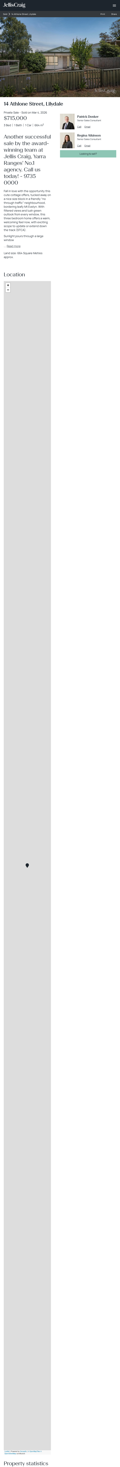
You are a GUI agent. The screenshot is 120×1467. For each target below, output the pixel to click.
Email (87, 126)
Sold (5, 14)
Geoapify (23, 1451)
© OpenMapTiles (34, 1451)
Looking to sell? (88, 153)
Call (79, 126)
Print (102, 14)
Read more (13, 246)
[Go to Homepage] (14, 5)
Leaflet (7, 1451)
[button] (27, 865)
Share (114, 14)
